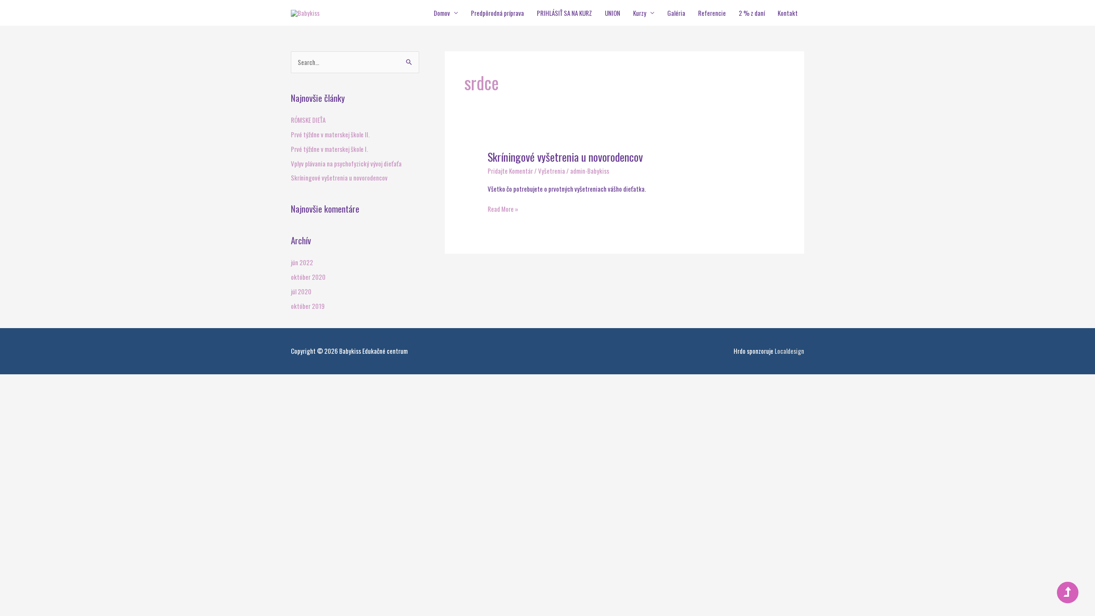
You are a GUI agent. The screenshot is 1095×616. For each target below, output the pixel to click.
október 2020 (308, 276)
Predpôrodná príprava (497, 13)
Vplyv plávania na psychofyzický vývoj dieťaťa (346, 163)
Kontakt (788, 13)
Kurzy (639, 13)
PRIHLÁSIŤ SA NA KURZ (564, 13)
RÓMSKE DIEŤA (308, 119)
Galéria (676, 13)
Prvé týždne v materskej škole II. (330, 134)
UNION (612, 13)
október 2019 (308, 306)
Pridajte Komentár (510, 170)
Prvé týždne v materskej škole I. (329, 149)
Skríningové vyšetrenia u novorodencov (339, 177)
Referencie (712, 13)
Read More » (503, 208)
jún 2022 (302, 262)
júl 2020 (301, 291)
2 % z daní (752, 13)
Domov (442, 13)
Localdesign (789, 350)
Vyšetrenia (551, 170)
